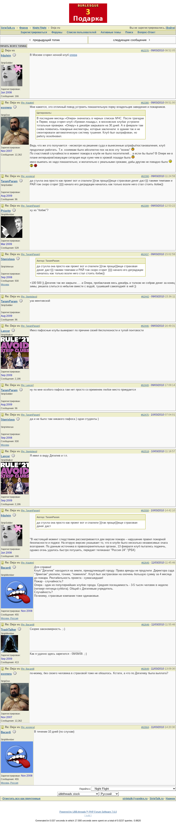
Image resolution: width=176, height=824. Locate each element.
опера (73, 55)
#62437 (145, 254)
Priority (6, 210)
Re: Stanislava (28, 296)
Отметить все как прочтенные (21, 798)
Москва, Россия (9, 618)
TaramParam (9, 181)
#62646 (145, 624)
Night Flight (39, 27)
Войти (170, 27)
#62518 (145, 451)
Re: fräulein (27, 102)
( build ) (88, 815)
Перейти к (85, 789)
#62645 (145, 562)
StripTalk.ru (8, 27)
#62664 (145, 727)
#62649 (145, 668)
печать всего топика (13, 45)
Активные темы (111, 32)
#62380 (145, 102)
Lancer (5, 331)
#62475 (145, 414)
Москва (5, 284)
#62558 (145, 510)
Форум (23, 27)
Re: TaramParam (30, 205)
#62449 (145, 385)
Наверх (170, 798)
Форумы (57, 32)
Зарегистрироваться (34, 32)
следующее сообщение (130, 40)
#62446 (145, 326)
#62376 (145, 50)
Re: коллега (27, 176)
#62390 (145, 176)
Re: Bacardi (27, 624)
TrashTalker (8, 629)
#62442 (145, 296)
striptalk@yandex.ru (135, 798)
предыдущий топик (46, 40)
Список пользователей (81, 32)
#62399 (145, 205)
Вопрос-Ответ (146, 32)
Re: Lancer (27, 385)
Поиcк (129, 32)
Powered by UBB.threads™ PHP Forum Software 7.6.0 (88, 811)
